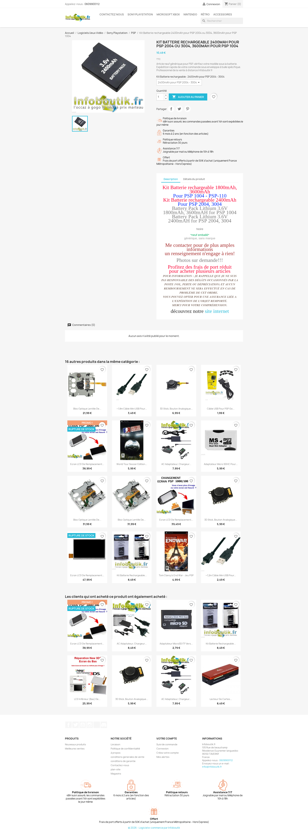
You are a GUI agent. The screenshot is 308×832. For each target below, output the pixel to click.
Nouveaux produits (75, 744)
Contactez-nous (120, 765)
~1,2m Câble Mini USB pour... (220, 575)
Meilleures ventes (75, 748)
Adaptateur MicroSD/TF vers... (176, 643)
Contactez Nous (111, 14)
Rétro (205, 14)
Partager (171, 109)
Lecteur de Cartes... (221, 699)
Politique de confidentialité (125, 748)
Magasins (116, 773)
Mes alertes (162, 756)
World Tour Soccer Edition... (131, 464)
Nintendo (190, 14)
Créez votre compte (167, 752)
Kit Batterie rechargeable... (132, 575)
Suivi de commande (166, 744)
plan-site (115, 769)
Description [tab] (171, 179)
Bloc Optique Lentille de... (87, 408)
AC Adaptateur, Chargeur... (176, 464)
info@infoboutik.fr (212, 766)
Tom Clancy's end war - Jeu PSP (176, 575)
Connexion (162, 748)
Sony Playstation (140, 14)
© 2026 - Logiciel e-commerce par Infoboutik (154, 827)
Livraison (115, 744)
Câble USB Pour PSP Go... (221, 408)
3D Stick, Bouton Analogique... (176, 408)
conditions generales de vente (127, 756)
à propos (115, 752)
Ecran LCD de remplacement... (87, 464)
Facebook (68, 725)
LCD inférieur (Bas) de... (87, 699)
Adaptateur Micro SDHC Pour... (221, 464)
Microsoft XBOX (168, 14)
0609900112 (92, 4)
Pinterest (187, 109)
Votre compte (166, 738)
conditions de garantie (123, 761)
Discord (104, 725)
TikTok (97, 725)
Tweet (179, 109)
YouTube (82, 725)
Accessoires (222, 14)
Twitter (75, 725)
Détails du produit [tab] (194, 179)
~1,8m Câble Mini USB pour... (131, 408)
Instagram (89, 725)
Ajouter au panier (188, 97)
